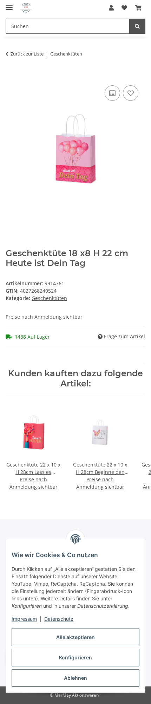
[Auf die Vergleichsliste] (112, 93)
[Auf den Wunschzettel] (130, 93)
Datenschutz (58, 619)
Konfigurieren (75, 657)
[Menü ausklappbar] (9, 4)
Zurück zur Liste (27, 54)
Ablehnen (75, 678)
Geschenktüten (49, 298)
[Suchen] (137, 26)
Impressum (24, 619)
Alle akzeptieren (75, 637)
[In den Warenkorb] (11, 76)
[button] (111, 8)
